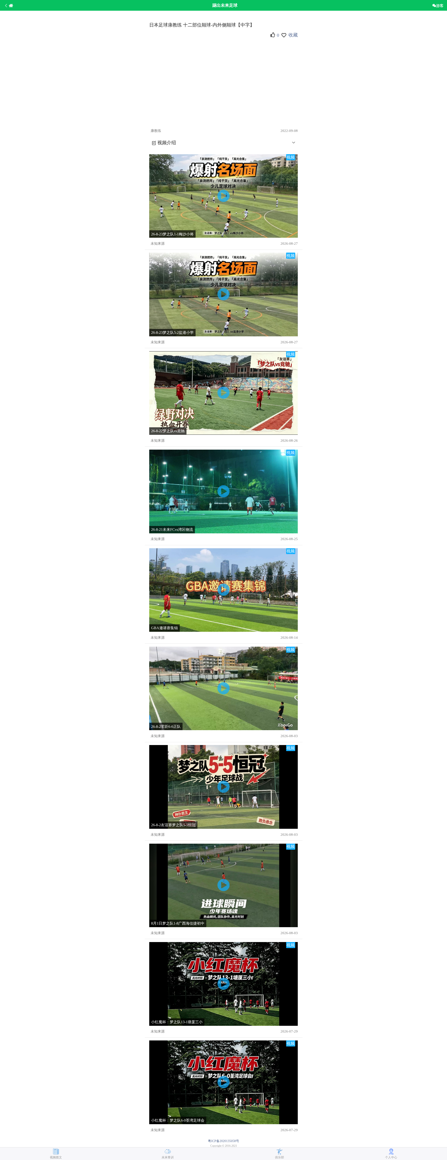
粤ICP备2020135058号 (223, 1141)
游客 (440, 5)
